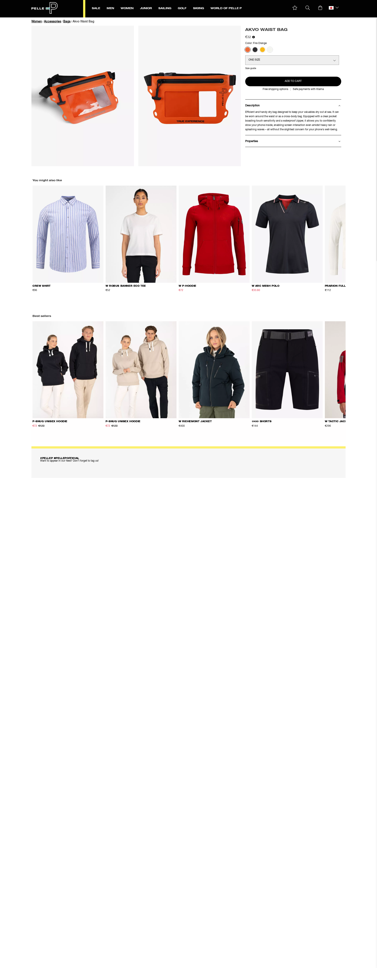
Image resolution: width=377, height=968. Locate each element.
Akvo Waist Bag (83, 21)
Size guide (250, 68)
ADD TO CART (293, 81)
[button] (294, 7)
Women (36, 21)
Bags (66, 21)
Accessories (52, 21)
